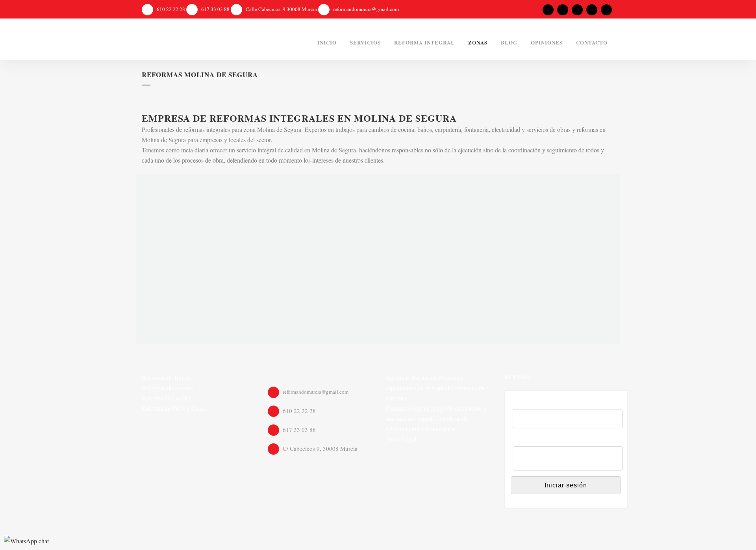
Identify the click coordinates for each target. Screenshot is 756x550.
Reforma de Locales (166, 398)
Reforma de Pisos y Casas (174, 408)
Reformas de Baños (166, 377)
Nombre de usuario (539, 403)
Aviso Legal (401, 439)
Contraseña (529, 441)
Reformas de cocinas (167, 387)
